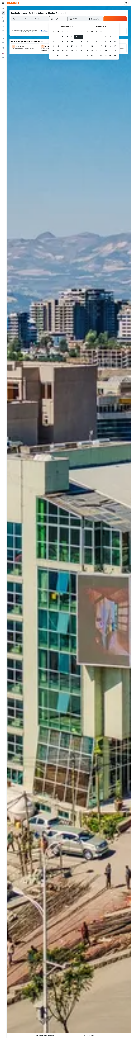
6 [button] (53, 41)
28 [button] (58, 55)
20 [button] (53, 51)
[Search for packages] (3, 21)
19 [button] (81, 46)
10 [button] (72, 41)
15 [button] (62, 46)
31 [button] (115, 55)
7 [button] (101, 41)
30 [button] (67, 55)
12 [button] (81, 41)
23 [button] (67, 51)
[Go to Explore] (3, 38)
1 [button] (62, 37)
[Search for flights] (3, 9)
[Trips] (3, 48)
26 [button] (81, 51)
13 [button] (53, 46)
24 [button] (72, 51)
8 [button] (62, 41)
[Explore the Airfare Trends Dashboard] (3, 30)
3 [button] (71, 37)
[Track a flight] (3, 42)
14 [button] (58, 46)
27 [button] (53, 55)
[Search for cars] (3, 17)
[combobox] (32, 18)
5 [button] (81, 37)
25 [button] (76, 51)
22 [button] (62, 51)
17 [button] (72, 46)
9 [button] (67, 41)
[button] (3, 3)
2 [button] (67, 37)
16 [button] (67, 46)
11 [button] (76, 41)
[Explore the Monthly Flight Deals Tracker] (3, 34)
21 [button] (58, 51)
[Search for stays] (3, 13)
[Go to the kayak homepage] (13, 3)
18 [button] (76, 46)
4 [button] (76, 37)
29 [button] (62, 55)
